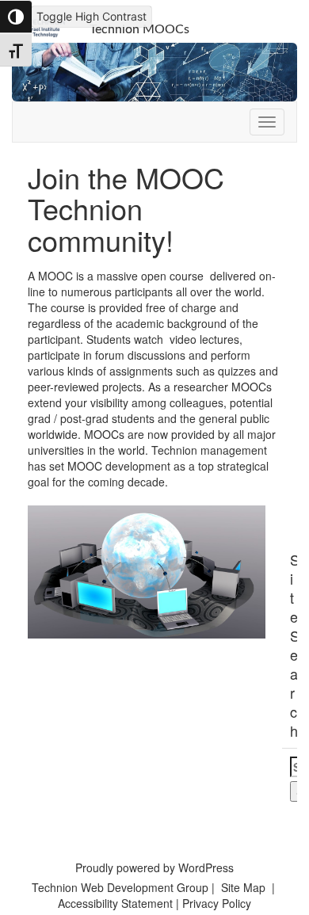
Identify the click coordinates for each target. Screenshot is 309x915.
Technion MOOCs (139, 29)
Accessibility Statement (117, 903)
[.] (267, 122)
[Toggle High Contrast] (16, 16)
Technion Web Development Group (120, 887)
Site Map (243, 887)
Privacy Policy (216, 903)
